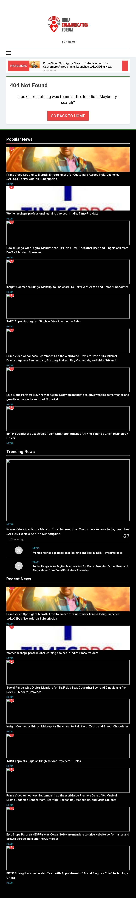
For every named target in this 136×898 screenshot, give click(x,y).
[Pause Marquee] (125, 66)
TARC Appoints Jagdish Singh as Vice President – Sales (43, 321)
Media (9, 184)
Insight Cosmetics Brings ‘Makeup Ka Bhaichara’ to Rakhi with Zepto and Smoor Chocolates (67, 287)
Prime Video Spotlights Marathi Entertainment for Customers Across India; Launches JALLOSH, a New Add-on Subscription (77, 65)
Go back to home (68, 116)
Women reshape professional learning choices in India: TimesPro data (52, 213)
